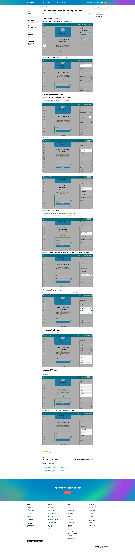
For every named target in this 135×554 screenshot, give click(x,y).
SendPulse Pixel (71, 520)
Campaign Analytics (30, 513)
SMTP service (30, 34)
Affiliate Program (92, 525)
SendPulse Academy (92, 506)
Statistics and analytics (32, 29)
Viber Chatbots (50, 525)
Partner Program (91, 526)
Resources (59, 2)
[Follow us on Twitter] (98, 547)
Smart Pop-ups (70, 519)
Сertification (91, 523)
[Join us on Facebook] (96, 547)
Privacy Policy (29, 546)
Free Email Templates (30, 514)
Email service (30, 9)
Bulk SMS (70, 514)
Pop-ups (29, 30)
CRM (28, 15)
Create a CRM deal (99, 16)
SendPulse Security (44, 546)
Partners (64, 2)
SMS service (30, 38)
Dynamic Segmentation (72, 529)
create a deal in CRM (52, 372)
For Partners (92, 520)
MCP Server (91, 516)
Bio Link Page (70, 513)
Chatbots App (50, 523)
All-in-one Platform (71, 528)
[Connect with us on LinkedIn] (102, 547)
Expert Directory (92, 517)
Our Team (70, 535)
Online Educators (30, 526)
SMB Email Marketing (30, 519)
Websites (29, 17)
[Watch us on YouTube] (100, 547)
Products (44, 2)
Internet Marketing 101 (92, 510)
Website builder (31, 20)
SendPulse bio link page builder (51, 13)
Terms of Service (63, 546)
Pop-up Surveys (71, 522)
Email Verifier (29, 516)
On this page (97, 7)
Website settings (31, 23)
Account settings (31, 41)
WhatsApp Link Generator (52, 517)
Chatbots (29, 13)
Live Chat (70, 525)
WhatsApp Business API (52, 513)
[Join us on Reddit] (107, 547)
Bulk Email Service (30, 506)
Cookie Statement (37, 546)
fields (75, 410)
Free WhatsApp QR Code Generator (54, 519)
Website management (32, 27)
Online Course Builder (72, 506)
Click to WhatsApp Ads (52, 516)
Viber (29, 39)
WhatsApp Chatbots (51, 510)
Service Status (91, 509)
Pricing (48, 2)
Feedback (70, 537)
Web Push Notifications (72, 517)
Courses (29, 32)
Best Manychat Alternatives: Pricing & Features (53, 466)
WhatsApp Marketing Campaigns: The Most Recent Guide (55, 467)
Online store (30, 25)
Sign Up (106, 2)
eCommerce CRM (71, 510)
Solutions (29, 523)
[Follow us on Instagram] (105, 547)
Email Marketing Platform (31, 520)
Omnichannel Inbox (71, 526)
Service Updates (71, 538)
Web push (29, 36)
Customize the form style (100, 12)
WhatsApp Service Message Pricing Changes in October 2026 (56, 470)
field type (48, 137)
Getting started (31, 18)
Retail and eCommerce (31, 525)
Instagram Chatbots (51, 507)
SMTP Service (29, 507)
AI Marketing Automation (72, 531)
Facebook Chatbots (51, 526)
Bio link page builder (31, 22)
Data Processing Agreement (54, 546)
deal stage (46, 374)
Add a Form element (99, 8)
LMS (69, 507)
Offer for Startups (92, 528)
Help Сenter (91, 507)
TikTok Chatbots (50, 509)
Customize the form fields (100, 10)
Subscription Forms (30, 510)
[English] (98, 2)
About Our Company (73, 533)
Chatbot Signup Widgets (52, 522)
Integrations (91, 513)
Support (53, 2)
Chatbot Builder (50, 506)
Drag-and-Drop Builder (31, 509)
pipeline (88, 372)
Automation (30, 11)
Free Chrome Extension (31, 517)
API (89, 514)
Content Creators (30, 528)
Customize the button (99, 14)
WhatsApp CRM (50, 520)
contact (69, 410)
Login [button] (102, 2)
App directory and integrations (31, 44)
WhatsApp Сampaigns (51, 514)
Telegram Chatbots (51, 528)
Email (28, 504)
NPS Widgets (70, 523)
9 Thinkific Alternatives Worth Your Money (52, 468)
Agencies (90, 522)
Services (70, 504)
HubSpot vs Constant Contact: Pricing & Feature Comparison (56, 471)
